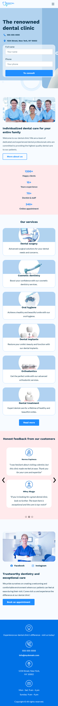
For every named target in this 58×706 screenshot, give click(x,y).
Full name (9, 46)
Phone (8, 59)
